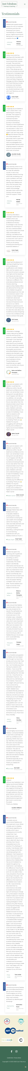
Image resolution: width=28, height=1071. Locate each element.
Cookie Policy (10, 1057)
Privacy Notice (17, 1057)
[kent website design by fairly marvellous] (25, 1067)
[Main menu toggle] (24, 4)
